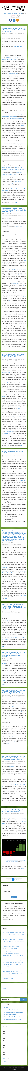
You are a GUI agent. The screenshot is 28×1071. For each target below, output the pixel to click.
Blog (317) (6, 1007)
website (24, 465)
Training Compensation (7, 973)
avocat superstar (13, 736)
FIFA (12, 944)
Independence (10, 953)
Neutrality (7, 962)
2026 (6, 1059)
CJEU (23, 934)
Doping (10, 939)
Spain (4, 969)
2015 (4, 1031)
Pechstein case (7, 433)
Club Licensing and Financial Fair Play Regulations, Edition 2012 (14, 784)
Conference (13, 937)
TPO (17, 971)
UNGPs (11, 975)
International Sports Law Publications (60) (13, 1019)
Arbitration (12, 932)
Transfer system (15, 973)
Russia (14, 966)
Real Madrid (21, 964)
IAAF (22, 951)
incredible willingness (20, 274)
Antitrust (7, 932)
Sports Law (8, 969)
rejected (4, 396)
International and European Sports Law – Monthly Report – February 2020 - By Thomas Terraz (14, 210)
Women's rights (5, 978)
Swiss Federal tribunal (6, 971)
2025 (4, 1054)
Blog (13, 33)
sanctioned (17, 238)
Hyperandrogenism (17, 951)
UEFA (8, 976)
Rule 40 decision (5, 435)
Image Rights (5, 953)
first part (6, 620)
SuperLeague (16, 969)
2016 (4, 1033)
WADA (15, 976)
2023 (4, 1050)
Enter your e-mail (6, 891)
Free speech (20, 944)
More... (16, 202)
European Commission (20, 941)
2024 (4, 1052)
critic (14, 741)
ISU (17, 955)
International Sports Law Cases (17, 213)
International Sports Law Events (8, 36)
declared (22, 125)
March (4, 1061)
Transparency (21, 973)
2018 (4, 1038)
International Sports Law (7, 955)
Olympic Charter (20, 962)
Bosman (4, 934)
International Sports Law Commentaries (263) (13, 1012)
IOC (13, 955)
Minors (15, 960)
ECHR (4, 941)
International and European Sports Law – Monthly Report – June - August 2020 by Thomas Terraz (14, 30)
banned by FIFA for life (7, 167)
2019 (4, 1040)
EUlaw (15, 941)
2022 (4, 1047)
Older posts (18, 879)
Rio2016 (4, 966)
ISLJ (15, 955)
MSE (4, 962)
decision (4, 571)
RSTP (8, 966)
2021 (4, 1045)
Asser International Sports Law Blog (14, 8)
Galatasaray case (6, 372)
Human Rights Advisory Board (8, 951)
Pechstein (11, 964)
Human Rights (14, 948)
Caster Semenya (18, 934)
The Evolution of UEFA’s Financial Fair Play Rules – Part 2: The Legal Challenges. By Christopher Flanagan (13, 692)
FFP (9, 944)
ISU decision (10, 431)
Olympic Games (6, 964)
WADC (18, 975)
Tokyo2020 (13, 971)
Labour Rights (5, 957)
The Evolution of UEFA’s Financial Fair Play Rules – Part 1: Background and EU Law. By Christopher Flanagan (13, 758)
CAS (23, 278)
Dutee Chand (20, 939)
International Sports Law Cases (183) (12, 1009)
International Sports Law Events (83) (11, 1014)
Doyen (14, 939)
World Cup (11, 978)
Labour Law (21, 955)
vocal (12, 741)
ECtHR (7, 941)
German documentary (6, 470)
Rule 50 (11, 966)
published (24, 296)
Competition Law (6, 937)
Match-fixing (11, 960)
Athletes (16, 932)
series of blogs (23, 480)
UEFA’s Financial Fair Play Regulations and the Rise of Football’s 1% (13, 810)
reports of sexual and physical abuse (12, 171)
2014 (4, 1029)
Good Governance (6, 948)
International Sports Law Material (13, 216)
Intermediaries (16, 953)
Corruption (18, 937)
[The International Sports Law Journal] (4, 988)
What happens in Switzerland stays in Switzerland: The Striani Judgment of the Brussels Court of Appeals (13, 356)
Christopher (11, 766)
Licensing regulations (17, 957)
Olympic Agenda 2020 (13, 962)
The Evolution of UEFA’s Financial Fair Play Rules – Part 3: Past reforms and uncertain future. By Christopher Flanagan (13, 654)
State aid (12, 969)
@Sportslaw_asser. (18, 46)
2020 (4, 1043)
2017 (4, 1036)
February (5, 1059)
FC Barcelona (5, 944)
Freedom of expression (7, 946)
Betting (20, 932)
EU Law (11, 941)
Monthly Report (21, 960)
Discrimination (5, 939)
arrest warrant (15, 176)
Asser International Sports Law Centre (13, 13)
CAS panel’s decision (13, 73)
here (22, 75)
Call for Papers (9, 934)
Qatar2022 (16, 964)
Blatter (23, 932)
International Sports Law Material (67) (12, 1016)
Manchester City (5, 960)
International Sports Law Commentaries (13, 35)
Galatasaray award (15, 283)
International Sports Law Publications (13, 38)
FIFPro (15, 944)
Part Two (4, 663)
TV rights (4, 975)
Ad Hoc (4, 932)
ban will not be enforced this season (17, 269)
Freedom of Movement (15, 946)
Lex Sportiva (11, 957)
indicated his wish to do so (11, 348)
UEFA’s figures (14, 706)
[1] (5, 440)
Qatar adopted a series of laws (16, 118)
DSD (16, 939)
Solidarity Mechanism (20, 966)
